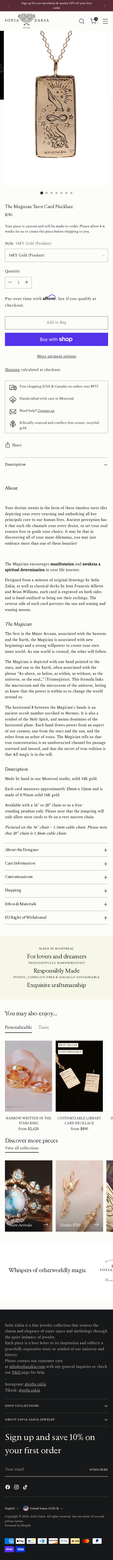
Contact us (46, 410)
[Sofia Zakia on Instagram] (17, 1488)
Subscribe (98, 1469)
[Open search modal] (81, 21)
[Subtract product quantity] (10, 282)
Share (17, 445)
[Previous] (8, 5)
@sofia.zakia (35, 1384)
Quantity (12, 271)
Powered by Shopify (18, 1525)
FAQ (16, 1373)
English (10, 1508)
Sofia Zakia (37, 1516)
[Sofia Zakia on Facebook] (8, 1488)
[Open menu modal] (105, 21)
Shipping (12, 370)
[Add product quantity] (27, 282)
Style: (28, 244)
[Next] (105, 5)
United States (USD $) (44, 1508)
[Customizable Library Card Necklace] (79, 1076)
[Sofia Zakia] (27, 21)
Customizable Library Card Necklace (79, 1121)
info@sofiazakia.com (27, 1367)
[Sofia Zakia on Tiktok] (25, 1488)
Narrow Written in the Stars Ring (28, 1121)
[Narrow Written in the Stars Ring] (28, 1076)
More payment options (56, 356)
